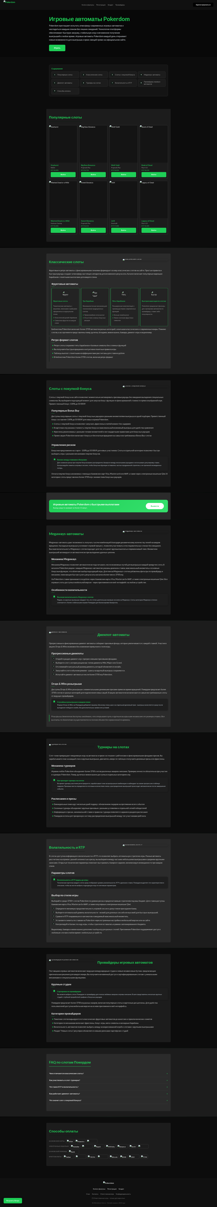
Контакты (95, 1194)
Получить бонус (12, 1201)
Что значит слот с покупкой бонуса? (65, 1100)
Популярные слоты (64, 75)
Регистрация (101, 5)
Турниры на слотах (93, 83)
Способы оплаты (64, 91)
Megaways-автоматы (152, 75)
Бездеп (110, 5)
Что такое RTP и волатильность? (63, 1087)
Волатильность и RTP (123, 83)
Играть (57, 48)
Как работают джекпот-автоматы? (64, 1094)
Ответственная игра (107, 1194)
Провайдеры (120, 5)
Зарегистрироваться (203, 5)
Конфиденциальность (123, 1194)
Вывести (155, 506)
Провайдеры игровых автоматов (152, 83)
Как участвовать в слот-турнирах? (64, 1080)
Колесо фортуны (88, 5)
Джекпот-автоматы (64, 83)
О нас (88, 1194)
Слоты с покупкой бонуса (125, 75)
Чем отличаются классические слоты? (66, 1073)
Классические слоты (94, 75)
